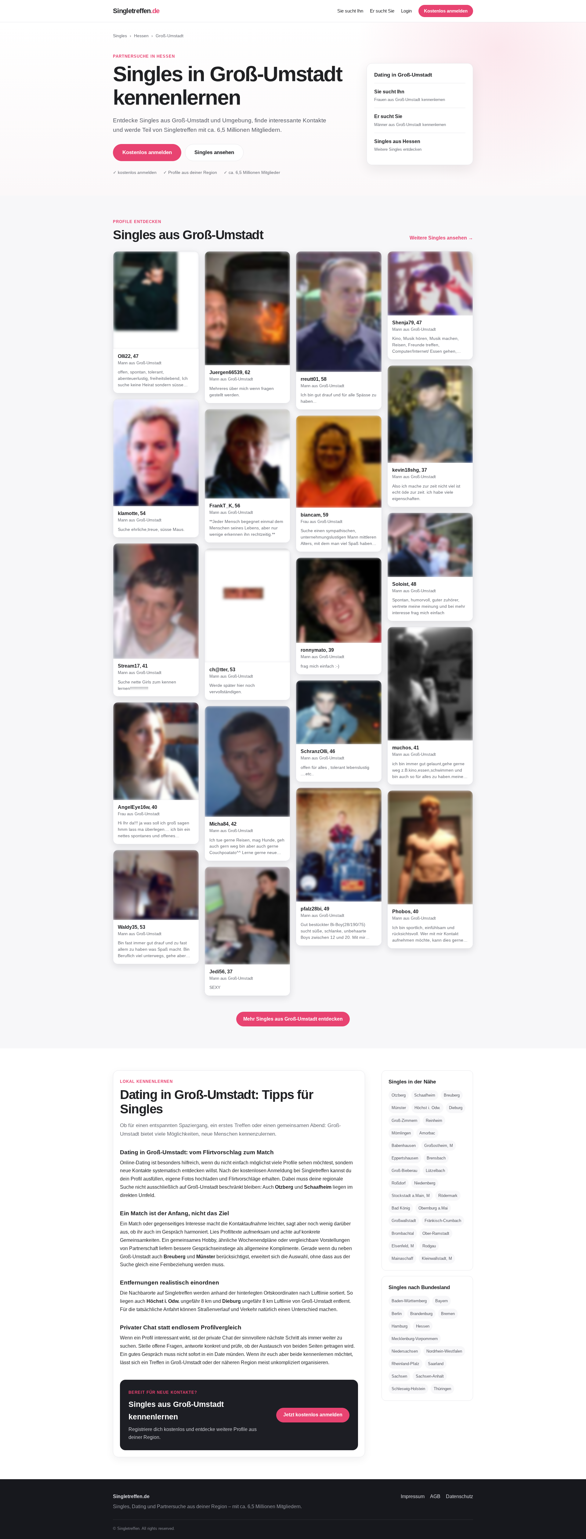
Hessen (141, 36)
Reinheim (434, 1120)
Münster (399, 1107)
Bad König (401, 1208)
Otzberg (399, 1095)
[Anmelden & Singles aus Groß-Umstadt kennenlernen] (156, 300)
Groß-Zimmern (404, 1120)
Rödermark (448, 1195)
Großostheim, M (438, 1145)
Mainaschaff (402, 1258)
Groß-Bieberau (404, 1170)
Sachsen (399, 1376)
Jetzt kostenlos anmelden (312, 1414)
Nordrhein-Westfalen (444, 1351)
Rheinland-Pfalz (405, 1363)
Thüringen (442, 1388)
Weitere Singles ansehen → (441, 237)
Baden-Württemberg (409, 1301)
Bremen (448, 1313)
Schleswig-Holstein (408, 1388)
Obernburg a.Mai (433, 1208)
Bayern (441, 1301)
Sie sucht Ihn (350, 10)
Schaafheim (424, 1095)
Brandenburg (421, 1313)
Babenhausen (404, 1145)
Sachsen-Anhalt (430, 1376)
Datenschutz (459, 1496)
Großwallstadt (404, 1220)
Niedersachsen (405, 1351)
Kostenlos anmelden (446, 10)
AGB (435, 1496)
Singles (120, 36)
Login (406, 10)
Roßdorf (399, 1183)
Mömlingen (401, 1133)
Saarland (435, 1363)
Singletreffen (136, 11)
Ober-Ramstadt (435, 1233)
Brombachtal (403, 1233)
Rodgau (429, 1246)
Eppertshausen (405, 1158)
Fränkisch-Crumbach (443, 1220)
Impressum (413, 1496)
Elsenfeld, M (403, 1246)
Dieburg (455, 1107)
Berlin (397, 1313)
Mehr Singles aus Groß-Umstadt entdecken (293, 1019)
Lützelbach (435, 1170)
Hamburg (399, 1326)
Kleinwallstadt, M (437, 1258)
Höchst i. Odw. (427, 1107)
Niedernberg (424, 1183)
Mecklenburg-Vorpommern (415, 1338)
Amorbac (427, 1133)
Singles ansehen (214, 152)
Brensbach (436, 1158)
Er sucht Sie (382, 10)
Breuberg (452, 1095)
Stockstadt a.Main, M (411, 1195)
